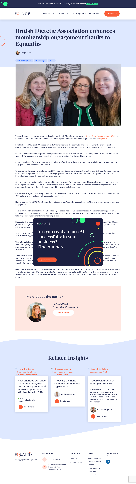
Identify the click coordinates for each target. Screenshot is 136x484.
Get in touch (63, 312)
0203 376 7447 (54, 459)
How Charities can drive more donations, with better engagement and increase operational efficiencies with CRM (32, 386)
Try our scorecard (47, 260)
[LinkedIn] (108, 463)
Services (61, 13)
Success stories (76, 462)
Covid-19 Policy (94, 468)
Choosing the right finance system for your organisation (67, 383)
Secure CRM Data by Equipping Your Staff (102, 382)
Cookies (91, 465)
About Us (73, 458)
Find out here (92, 3)
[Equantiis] (22, 13)
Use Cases (47, 13)
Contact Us (112, 13)
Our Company (77, 13)
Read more (29, 407)
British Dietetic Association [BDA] (100, 136)
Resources (94, 13)
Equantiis (103, 138)
